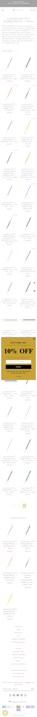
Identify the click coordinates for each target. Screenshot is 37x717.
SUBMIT (18, 367)
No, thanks (18, 376)
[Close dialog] (34, 339)
